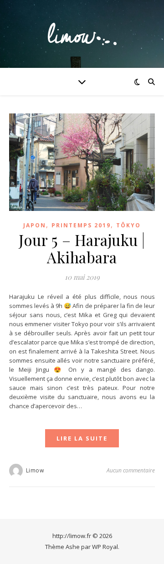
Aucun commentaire (131, 470)
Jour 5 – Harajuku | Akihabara (82, 248)
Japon (34, 225)
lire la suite (82, 438)
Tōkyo (128, 225)
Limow (35, 470)
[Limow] (82, 34)
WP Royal (105, 547)
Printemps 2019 (81, 225)
